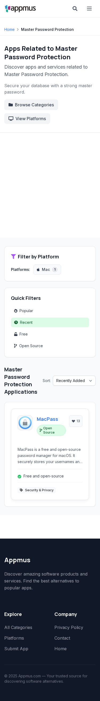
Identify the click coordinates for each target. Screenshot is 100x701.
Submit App (16, 648)
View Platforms (30, 118)
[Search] (75, 8)
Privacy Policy (68, 627)
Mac (48, 269)
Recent (26, 322)
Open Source (31, 345)
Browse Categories (34, 104)
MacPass (47, 419)
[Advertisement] (50, 185)
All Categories (18, 627)
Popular (26, 310)
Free (23, 334)
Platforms (14, 638)
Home (9, 29)
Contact (62, 638)
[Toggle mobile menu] (90, 8)
